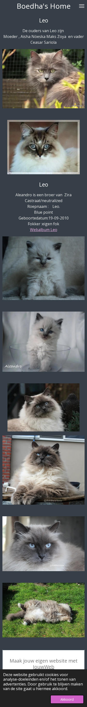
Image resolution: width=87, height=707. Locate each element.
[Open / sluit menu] (81, 6)
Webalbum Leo (43, 229)
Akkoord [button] (67, 699)
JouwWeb (43, 667)
